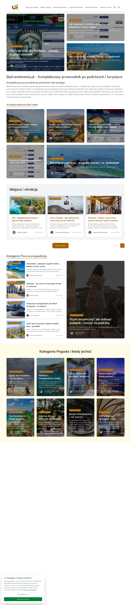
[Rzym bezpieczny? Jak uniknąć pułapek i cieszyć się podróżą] (95, 299)
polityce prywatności (30, 590)
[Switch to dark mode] (119, 7)
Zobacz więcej (60, 246)
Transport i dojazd (105, 7)
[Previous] (116, 245)
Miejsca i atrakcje (46, 7)
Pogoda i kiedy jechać (76, 7)
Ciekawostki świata (91, 7)
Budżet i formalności (16, 46)
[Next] (122, 245)
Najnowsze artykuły (32, 7)
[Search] (115, 7)
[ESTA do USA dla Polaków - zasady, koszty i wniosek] (35, 42)
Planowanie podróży (60, 7)
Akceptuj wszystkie (23, 599)
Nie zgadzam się (23, 594)
